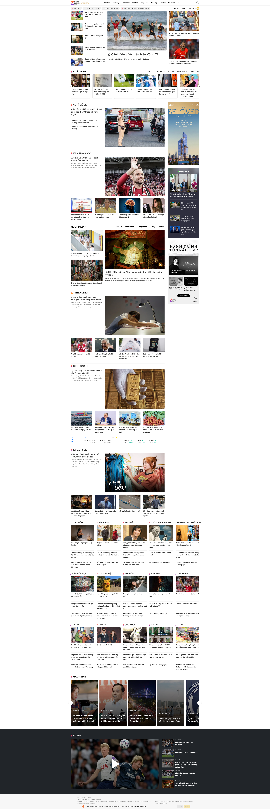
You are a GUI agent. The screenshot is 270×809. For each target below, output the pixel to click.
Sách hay (116, 3)
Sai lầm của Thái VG (104, 645)
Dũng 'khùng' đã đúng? (158, 613)
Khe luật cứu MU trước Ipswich (187, 594)
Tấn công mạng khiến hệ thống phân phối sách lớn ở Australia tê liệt (187, 555)
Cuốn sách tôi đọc (161, 523)
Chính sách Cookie (136, 806)
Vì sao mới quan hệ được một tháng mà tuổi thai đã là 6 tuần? (134, 657)
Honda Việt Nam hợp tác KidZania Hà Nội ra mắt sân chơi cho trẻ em (186, 667)
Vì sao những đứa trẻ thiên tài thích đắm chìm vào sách (95, 26)
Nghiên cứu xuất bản (189, 523)
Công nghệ (144, 3)
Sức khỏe (130, 625)
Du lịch (155, 625)
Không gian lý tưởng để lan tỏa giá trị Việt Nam (80, 91)
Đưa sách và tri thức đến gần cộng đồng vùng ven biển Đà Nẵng (80, 217)
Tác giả (129, 523)
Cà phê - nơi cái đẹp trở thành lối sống (175, 288)
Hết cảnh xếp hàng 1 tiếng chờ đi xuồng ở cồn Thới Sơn (129, 59)
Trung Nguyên (172, 241)
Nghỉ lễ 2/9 (77, 8)
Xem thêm (183, 293)
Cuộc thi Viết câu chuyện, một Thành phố (136, 8)
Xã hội (75, 625)
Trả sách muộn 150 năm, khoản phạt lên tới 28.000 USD (101, 91)
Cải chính (171, 3)
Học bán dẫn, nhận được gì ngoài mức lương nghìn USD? (187, 219)
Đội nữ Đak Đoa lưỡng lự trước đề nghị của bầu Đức (94, 14)
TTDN (180, 625)
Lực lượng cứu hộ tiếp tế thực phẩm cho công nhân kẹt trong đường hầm (186, 764)
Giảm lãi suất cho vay (111, 8)
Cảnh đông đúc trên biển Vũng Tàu (135, 54)
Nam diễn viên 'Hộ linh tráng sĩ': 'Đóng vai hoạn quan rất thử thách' (107, 657)
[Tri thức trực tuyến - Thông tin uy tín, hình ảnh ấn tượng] (80, 2)
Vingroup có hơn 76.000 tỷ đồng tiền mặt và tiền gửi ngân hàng (105, 430)
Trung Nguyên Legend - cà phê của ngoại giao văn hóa (190, 288)
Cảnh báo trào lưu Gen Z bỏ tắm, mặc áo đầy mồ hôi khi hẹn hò (153, 513)
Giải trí (103, 625)
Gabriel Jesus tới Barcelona (186, 604)
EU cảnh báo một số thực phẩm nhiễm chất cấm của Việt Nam (153, 430)
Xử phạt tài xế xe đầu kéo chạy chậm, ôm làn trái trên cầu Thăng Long (82, 657)
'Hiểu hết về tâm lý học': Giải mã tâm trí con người (183, 271)
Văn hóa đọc (82, 153)
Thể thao (182, 574)
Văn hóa (135, 3)
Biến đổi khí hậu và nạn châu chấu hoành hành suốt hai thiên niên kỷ (81, 565)
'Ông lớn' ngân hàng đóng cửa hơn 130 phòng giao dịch (128, 430)
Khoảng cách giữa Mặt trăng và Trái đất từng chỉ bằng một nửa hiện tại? (82, 555)
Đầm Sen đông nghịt (159, 665)
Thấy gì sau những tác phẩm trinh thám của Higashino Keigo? (134, 545)
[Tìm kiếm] (197, 2)
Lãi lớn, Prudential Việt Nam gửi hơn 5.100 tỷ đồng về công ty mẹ (129, 356)
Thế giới (177, 760)
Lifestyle (163, 3)
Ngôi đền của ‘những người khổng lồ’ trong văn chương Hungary (133, 555)
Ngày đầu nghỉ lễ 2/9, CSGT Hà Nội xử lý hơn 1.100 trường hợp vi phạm (86, 112)
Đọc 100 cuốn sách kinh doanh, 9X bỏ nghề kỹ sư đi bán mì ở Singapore (81, 513)
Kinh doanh (126, 3)
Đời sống (154, 3)
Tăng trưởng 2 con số (92, 8)
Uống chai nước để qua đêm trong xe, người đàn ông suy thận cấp (134, 647)
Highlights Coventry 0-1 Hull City (186, 752)
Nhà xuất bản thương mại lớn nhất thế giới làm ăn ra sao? (167, 91)
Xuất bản (107, 3)
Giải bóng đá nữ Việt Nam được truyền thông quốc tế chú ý (135, 606)
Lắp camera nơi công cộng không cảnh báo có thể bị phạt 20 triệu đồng (108, 606)
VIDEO (77, 735)
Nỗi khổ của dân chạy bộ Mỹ (129, 511)
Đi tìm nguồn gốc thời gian (159, 562)
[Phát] (115, 764)
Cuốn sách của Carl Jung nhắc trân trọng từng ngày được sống (161, 545)
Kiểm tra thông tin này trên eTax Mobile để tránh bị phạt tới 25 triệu (107, 616)
